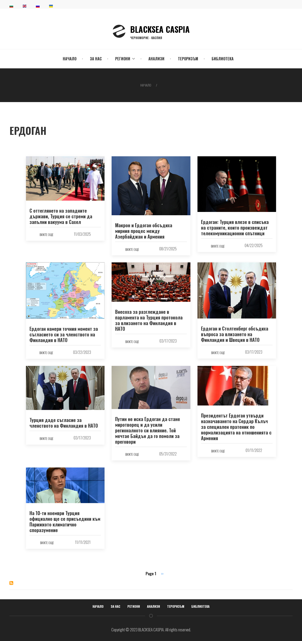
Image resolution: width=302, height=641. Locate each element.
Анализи (156, 59)
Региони (133, 606)
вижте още (46, 234)
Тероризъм (188, 59)
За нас (96, 59)
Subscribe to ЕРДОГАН (11, 583)
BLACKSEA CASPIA (160, 31)
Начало (69, 59)
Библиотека (223, 59)
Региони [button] (122, 59)
